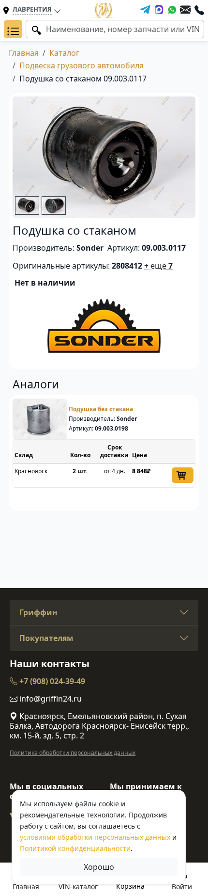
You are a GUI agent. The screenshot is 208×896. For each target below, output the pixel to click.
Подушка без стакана (101, 409)
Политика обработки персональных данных (72, 753)
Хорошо (99, 867)
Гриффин (38, 612)
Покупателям (46, 638)
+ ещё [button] (158, 265)
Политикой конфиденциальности (75, 848)
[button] (13, 29)
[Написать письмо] (185, 9)
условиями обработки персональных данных (95, 837)
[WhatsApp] (172, 9)
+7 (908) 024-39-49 (51, 681)
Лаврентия (32, 9)
